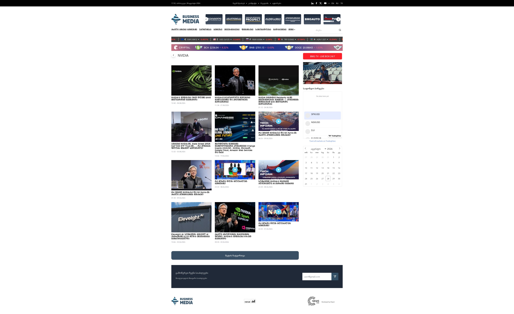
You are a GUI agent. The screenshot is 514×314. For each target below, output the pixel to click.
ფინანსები (247, 30)
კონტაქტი (252, 3)
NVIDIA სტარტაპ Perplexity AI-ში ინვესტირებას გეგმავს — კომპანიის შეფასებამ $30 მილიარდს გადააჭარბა (278, 101)
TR (342, 3)
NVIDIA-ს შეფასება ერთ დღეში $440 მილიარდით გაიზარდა (191, 99)
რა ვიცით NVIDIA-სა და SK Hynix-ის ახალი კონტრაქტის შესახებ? (277, 134)
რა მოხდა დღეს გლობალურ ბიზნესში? (231, 182)
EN (333, 3)
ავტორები (276, 3)
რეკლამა (264, 3)
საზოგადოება (263, 30)
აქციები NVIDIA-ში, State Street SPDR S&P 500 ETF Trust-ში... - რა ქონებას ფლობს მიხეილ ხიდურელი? (191, 146)
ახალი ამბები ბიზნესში (184, 30)
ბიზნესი (217, 30)
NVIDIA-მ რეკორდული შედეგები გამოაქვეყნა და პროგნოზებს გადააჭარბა (232, 100)
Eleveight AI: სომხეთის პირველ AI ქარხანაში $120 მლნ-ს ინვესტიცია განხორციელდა (190, 236)
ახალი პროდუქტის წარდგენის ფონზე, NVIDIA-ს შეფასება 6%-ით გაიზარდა (233, 236)
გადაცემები (279, 30)
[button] (206, 19)
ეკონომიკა (205, 30)
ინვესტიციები (231, 30)
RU (337, 3)
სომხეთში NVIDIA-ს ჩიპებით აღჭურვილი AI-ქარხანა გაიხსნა (276, 182)
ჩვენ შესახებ (239, 3)
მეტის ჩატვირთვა (235, 255)
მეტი (291, 30)
